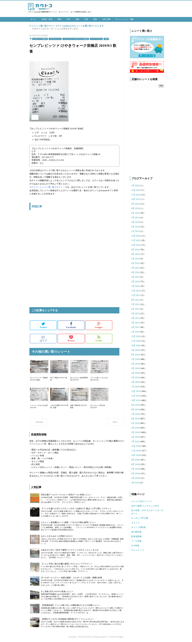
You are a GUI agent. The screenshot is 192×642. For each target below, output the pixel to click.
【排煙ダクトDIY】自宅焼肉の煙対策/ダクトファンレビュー (67, 619)
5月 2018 (135, 478)
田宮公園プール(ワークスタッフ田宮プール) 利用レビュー (66, 495)
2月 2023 (135, 227)
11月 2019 (136, 396)
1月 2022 (135, 286)
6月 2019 (135, 419)
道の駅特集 (136, 532)
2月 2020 (135, 382)
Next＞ (115, 422)
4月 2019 (135, 428)
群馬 (106, 39)
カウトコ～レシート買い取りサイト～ (47, 187)
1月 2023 (135, 231)
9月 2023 (135, 204)
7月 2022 (135, 259)
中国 (86, 19)
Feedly (98, 340)
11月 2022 (136, 240)
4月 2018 (135, 483)
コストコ (135, 523)
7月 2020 (135, 359)
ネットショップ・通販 (124, 19)
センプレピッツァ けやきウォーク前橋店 (76, 39)
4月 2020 (135, 373)
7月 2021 (135, 304)
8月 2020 (135, 355)
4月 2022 (135, 272)
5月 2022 (135, 268)
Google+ (99, 327)
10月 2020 (136, 345)
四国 (95, 19)
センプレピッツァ (55, 39)
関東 (59, 19)
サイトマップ (137, 550)
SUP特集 (135, 545)
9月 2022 (135, 249)
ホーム (33, 19)
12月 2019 (136, 391)
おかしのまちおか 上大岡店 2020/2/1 (57, 536)
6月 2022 (135, 263)
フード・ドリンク (96, 39)
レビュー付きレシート (141, 501)
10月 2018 (136, 455)
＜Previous (39, 422)
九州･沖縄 (106, 19)
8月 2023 (135, 208)
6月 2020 (135, 364)
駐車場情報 (136, 536)
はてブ (43, 338)
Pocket (71, 340)
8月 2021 (135, 300)
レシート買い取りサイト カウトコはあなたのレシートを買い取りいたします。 (69, 26)
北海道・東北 (46, 19)
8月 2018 (135, 464)
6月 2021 (135, 309)
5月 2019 (135, 423)
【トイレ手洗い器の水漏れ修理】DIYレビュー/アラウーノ (66, 564)
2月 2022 (135, 281)
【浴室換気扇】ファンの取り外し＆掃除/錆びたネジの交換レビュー (70, 605)
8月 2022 (135, 254)
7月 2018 (135, 469)
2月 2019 (135, 437)
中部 (68, 19)
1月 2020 (135, 387)
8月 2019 (135, 409)
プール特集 (136, 541)
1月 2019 (135, 441)
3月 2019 (135, 432)
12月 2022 (136, 236)
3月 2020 (135, 377)
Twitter (43, 327)
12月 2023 (136, 190)
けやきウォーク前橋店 (39, 39)
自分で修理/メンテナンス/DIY (145, 506)
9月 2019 (135, 405)
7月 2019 (135, 414)
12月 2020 (136, 336)
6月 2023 (135, 213)
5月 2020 (135, 368)
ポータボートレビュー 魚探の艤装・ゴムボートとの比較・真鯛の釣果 (71, 578)
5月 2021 (135, 313)
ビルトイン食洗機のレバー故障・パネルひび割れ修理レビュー (68, 522)
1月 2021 (135, 332)
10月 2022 (136, 245)
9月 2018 (135, 460)
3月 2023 (135, 222)
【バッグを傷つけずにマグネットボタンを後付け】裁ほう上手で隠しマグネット (76, 508)
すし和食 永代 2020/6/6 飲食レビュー (57, 591)
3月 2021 (135, 323)
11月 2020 (136, 341)
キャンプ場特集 (138, 527)
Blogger (120, 637)
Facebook (71, 327)
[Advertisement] (74, 240)
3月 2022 (135, 277)
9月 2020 (135, 350)
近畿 (77, 19)
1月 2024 (135, 185)
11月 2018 (136, 451)
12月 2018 (136, 446)
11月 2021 (136, 295)
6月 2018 (135, 473)
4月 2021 (135, 318)
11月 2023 (136, 195)
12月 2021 (136, 291)
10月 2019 (136, 400)
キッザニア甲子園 (139, 518)
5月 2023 (135, 217)
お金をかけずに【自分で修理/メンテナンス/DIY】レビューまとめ (69, 550)
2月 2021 (135, 327)
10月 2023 (136, 199)
